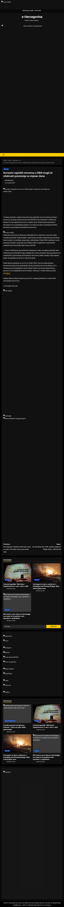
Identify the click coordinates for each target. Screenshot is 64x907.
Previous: (17, 548)
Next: (46, 546)
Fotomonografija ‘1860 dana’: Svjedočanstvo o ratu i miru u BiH (15, 585)
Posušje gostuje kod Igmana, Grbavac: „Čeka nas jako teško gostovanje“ (14, 727)
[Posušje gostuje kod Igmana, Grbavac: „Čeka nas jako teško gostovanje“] (17, 713)
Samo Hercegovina (10, 721)
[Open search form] (61, 154)
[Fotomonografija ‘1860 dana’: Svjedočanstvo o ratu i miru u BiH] (17, 572)
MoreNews (37, 905)
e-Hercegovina (32, 17)
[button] (3, 155)
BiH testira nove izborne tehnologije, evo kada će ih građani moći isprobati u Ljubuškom (17, 616)
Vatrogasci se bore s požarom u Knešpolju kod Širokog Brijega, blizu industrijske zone (46, 586)
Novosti (6, 169)
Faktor (7, 273)
